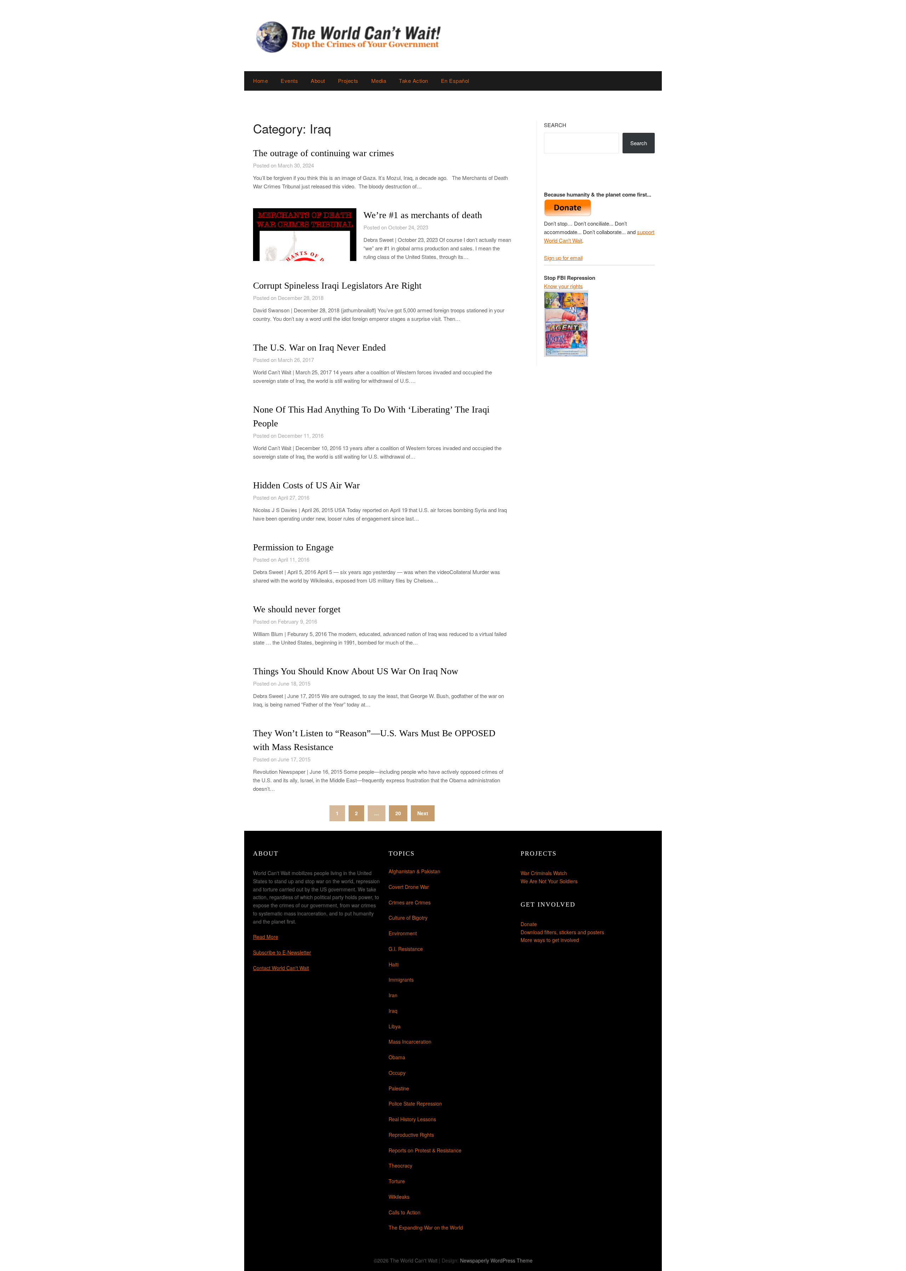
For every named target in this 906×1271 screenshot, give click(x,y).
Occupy (397, 1072)
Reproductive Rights (411, 1134)
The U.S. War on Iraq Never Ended (319, 347)
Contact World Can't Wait (281, 967)
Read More (265, 936)
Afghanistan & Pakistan (414, 871)
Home (260, 80)
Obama (397, 1057)
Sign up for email (563, 257)
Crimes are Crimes (410, 902)
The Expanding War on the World (426, 1227)
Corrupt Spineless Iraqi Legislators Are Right (337, 285)
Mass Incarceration (410, 1041)
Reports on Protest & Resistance (425, 1150)
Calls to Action (404, 1212)
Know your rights (563, 286)
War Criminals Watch (544, 872)
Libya (395, 1026)
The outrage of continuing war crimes (323, 153)
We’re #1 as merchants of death (422, 215)
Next (422, 813)
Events (289, 80)
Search (555, 125)
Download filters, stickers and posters (562, 932)
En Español (455, 80)
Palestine (399, 1088)
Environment (403, 933)
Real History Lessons (412, 1119)
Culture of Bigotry (408, 917)
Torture (397, 1181)
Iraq (393, 1010)
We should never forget (296, 609)
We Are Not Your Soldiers (549, 881)
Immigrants (401, 979)
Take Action (413, 80)
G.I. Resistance (406, 948)
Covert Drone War (409, 886)
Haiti (393, 964)
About (318, 80)
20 (398, 813)
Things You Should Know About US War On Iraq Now (355, 671)
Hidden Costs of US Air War (306, 485)
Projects (348, 80)
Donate (529, 923)
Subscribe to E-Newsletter (282, 952)
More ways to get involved (550, 939)
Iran (393, 995)
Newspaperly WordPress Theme (496, 1260)
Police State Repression (415, 1103)
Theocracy (400, 1165)
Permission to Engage (293, 547)
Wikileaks (399, 1196)
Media (378, 80)
